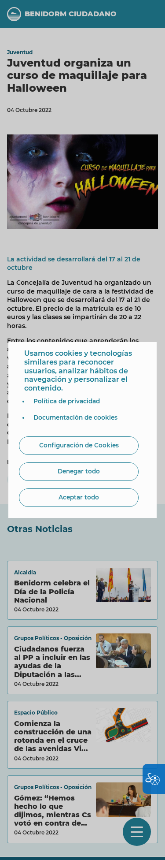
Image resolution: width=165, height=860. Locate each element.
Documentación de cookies (75, 417)
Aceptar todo (79, 497)
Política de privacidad (66, 401)
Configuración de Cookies (79, 445)
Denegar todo (79, 471)
